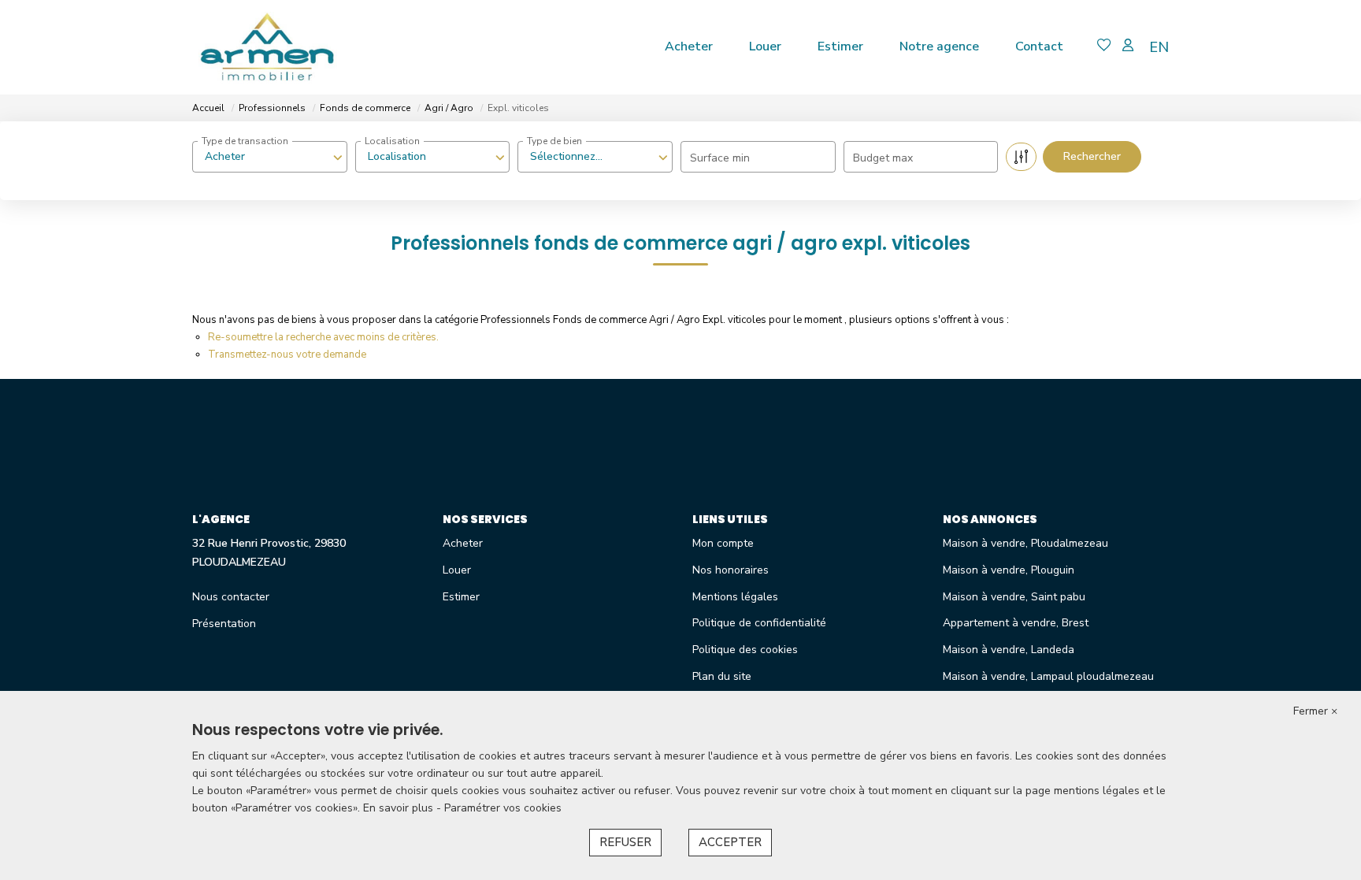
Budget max (883, 157)
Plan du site (721, 676)
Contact (1039, 46)
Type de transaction (245, 141)
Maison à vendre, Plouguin (1008, 570)
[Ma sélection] (1104, 47)
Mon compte (723, 543)
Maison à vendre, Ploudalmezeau (1025, 543)
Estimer (840, 46)
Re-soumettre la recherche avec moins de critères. (323, 337)
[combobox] (270, 157)
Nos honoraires (730, 570)
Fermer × (1315, 711)
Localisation (392, 141)
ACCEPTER (730, 842)
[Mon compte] (1127, 47)
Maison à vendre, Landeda (1008, 649)
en (1159, 47)
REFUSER (625, 842)
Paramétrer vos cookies (503, 807)
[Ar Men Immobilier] (267, 47)
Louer (765, 46)
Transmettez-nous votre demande (287, 354)
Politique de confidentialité (759, 622)
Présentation (224, 623)
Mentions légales (735, 596)
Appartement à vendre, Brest (1015, 622)
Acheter (689, 46)
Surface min (720, 157)
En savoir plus (399, 807)
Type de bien (554, 141)
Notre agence (939, 46)
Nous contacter (230, 596)
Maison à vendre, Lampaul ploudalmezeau (1048, 676)
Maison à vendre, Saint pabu (1014, 596)
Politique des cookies (745, 649)
